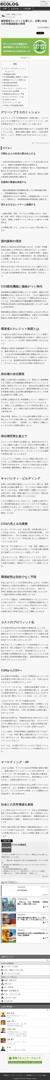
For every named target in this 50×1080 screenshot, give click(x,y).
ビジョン (10, 71)
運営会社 (6, 1075)
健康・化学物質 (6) (11, 991)
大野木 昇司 (11, 1029)
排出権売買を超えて (10, 85)
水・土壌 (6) (9, 987)
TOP (5, 9)
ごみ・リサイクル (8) (12, 994)
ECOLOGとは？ (44, 5)
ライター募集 (44, 3)
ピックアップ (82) (11, 967)
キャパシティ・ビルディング (14, 88)
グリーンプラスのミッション (14, 68)
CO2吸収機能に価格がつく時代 (15, 77)
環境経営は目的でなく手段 (13, 94)
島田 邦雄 (10, 1013)
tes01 (46, 894)
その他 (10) (8, 1001)
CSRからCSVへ (9, 100)
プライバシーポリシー (17, 1075)
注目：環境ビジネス (14, 14)
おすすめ (15, 9)
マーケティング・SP (11, 102)
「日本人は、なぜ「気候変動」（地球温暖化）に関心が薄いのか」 (32, 903)
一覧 (47, 960)
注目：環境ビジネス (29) (13, 970)
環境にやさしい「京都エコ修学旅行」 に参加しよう (21, 873)
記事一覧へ (45, 876)
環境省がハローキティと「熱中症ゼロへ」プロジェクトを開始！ (25, 871)
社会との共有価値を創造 (12, 105)
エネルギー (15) (10, 998)
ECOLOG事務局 (43, 27)
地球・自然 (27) (10, 980)
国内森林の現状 (9, 74)
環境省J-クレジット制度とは (14, 80)
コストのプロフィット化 (12, 97)
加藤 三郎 (10, 1021)
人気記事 (27, 9)
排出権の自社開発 (9, 83)
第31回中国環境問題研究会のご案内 (15, 869)
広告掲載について (45, 1)
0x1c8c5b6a (22, 890)
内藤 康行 (10, 1039)
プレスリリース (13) (12, 973)
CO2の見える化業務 (10, 91)
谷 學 (46, 906)
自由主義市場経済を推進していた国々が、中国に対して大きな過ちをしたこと (32, 919)
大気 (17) (7, 984)
